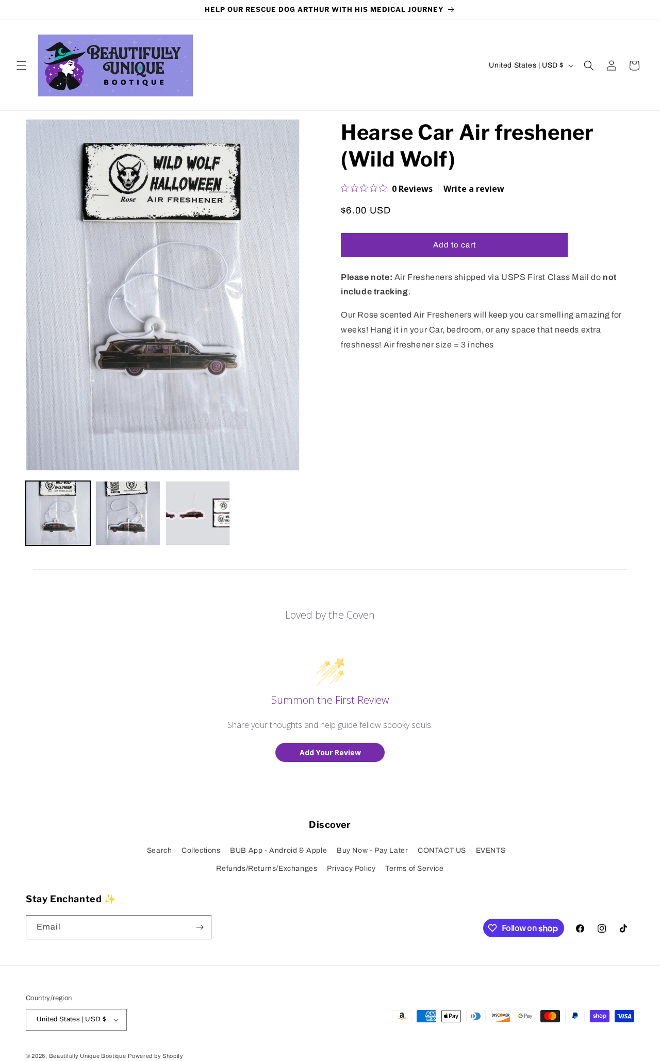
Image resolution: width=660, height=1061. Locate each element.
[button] (21, 65)
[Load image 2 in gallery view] (127, 513)
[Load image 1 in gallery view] (58, 513)
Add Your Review (330, 752)
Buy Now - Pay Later (372, 850)
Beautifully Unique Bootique (87, 1056)
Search (159, 850)
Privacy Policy (351, 868)
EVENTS (491, 850)
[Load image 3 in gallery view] (198, 513)
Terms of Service (414, 868)
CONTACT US (442, 850)
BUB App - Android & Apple (278, 850)
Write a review (473, 188)
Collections (201, 850)
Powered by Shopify (156, 1056)
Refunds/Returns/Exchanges (266, 868)
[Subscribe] (199, 927)
